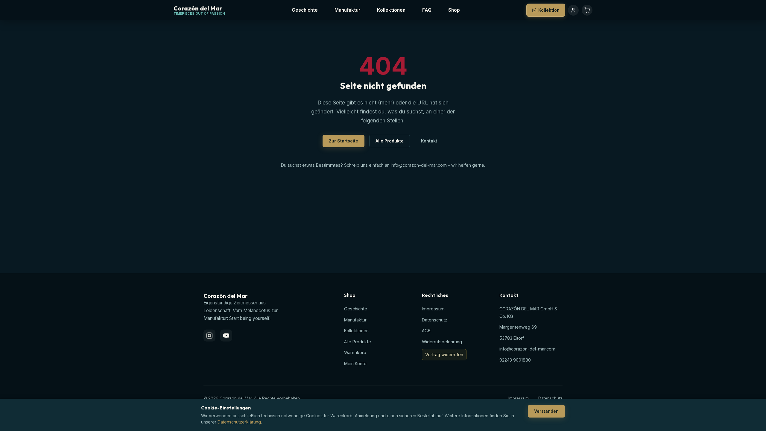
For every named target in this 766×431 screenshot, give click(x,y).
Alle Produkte (390, 140)
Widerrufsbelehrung (442, 341)
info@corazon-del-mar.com (419, 165)
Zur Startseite (343, 140)
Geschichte (305, 10)
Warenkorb (355, 352)
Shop (454, 10)
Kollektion (549, 10)
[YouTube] (226, 336)
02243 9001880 (515, 359)
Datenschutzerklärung (239, 421)
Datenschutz (434, 319)
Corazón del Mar (198, 8)
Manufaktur (347, 10)
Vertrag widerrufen (444, 354)
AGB (426, 330)
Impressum (433, 308)
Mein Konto (355, 363)
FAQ (426, 10)
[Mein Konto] (573, 10)
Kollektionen (391, 10)
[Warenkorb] (587, 10)
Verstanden (546, 411)
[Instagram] (209, 336)
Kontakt (429, 140)
